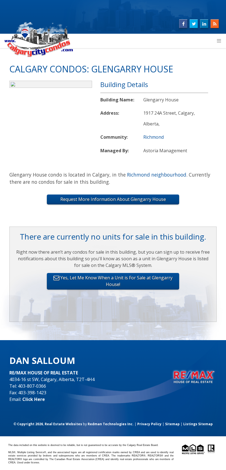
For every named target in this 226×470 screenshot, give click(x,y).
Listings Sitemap (198, 424)
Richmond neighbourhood (156, 174)
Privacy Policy (149, 424)
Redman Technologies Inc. (111, 424)
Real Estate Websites (63, 424)
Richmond (153, 137)
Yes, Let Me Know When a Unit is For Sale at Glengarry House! (116, 281)
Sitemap (172, 424)
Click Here (33, 399)
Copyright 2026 (30, 424)
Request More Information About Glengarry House (113, 199)
